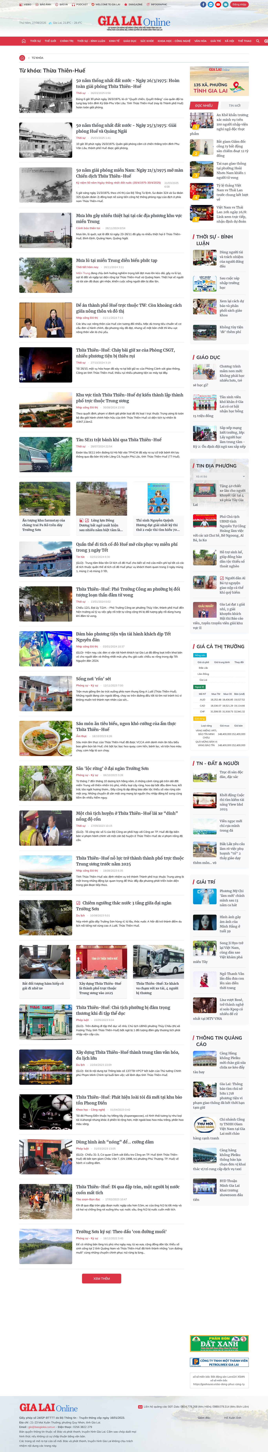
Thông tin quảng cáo (219, 1041)
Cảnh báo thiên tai (88, 228)
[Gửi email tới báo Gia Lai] (226, 4)
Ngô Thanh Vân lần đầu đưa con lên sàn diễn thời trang (232, 981)
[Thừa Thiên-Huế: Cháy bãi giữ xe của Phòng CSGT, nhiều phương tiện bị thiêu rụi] (45, 365)
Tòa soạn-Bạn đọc (88, 1199)
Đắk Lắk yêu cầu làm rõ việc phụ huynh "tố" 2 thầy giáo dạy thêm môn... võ (219, 853)
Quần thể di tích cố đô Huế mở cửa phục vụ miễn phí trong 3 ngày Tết (127, 547)
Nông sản (200, 655)
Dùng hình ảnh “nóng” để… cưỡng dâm (115, 1142)
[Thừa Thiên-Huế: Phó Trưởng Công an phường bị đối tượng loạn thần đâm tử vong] (45, 604)
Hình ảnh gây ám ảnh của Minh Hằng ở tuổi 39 (230, 924)
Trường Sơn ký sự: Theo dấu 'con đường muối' (121, 1231)
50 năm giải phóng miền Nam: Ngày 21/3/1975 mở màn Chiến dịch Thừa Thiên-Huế (129, 173)
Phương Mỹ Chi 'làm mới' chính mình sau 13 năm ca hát (232, 898)
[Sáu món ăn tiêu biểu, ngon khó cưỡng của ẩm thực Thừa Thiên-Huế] (45, 738)
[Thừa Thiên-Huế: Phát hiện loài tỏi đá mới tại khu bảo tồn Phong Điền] (45, 1112)
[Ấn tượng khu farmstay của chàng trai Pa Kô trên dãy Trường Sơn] (44, 499)
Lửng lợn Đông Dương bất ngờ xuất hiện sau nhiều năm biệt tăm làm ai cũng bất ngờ (101, 525)
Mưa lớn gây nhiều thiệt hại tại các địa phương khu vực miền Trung (129, 218)
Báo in (64, 4)
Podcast (82, 4)
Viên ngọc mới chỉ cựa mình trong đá (231, 825)
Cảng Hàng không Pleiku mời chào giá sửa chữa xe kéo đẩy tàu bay (219, 1062)
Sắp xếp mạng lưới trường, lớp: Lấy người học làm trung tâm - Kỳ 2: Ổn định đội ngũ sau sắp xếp (219, 437)
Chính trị (66, 40)
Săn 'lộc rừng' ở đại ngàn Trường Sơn (112, 768)
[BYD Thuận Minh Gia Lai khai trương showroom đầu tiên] (205, 1186)
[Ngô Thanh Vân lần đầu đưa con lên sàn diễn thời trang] (205, 979)
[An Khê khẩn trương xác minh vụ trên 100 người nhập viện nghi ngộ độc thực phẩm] (201, 120)
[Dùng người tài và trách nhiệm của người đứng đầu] (205, 257)
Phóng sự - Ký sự (87, 685)
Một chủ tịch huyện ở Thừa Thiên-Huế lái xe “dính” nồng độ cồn (127, 816)
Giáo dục (130, 40)
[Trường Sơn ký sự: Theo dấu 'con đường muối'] (45, 1246)
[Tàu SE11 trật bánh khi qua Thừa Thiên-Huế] (45, 454)
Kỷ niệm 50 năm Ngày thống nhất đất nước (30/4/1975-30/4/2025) (118, 182)
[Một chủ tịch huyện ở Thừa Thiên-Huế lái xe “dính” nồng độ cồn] (45, 828)
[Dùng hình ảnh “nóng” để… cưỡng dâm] (45, 1156)
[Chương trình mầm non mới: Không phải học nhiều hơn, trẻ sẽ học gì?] (205, 372)
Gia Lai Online (48, 1407)
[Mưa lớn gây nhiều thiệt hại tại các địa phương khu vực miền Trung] (45, 230)
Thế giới (50, 40)
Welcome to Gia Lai (108, 4)
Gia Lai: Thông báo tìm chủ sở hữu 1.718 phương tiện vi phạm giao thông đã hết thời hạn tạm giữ (219, 1095)
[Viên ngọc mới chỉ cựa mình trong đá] (205, 826)
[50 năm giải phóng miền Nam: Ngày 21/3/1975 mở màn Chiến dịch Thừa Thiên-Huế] (45, 185)
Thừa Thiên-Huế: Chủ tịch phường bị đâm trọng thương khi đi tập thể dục (123, 1010)
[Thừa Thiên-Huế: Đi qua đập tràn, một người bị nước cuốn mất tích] (45, 1201)
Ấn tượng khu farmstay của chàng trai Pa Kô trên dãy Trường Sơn (43, 525)
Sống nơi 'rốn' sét (93, 678)
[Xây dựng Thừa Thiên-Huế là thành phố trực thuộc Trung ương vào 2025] (101, 962)
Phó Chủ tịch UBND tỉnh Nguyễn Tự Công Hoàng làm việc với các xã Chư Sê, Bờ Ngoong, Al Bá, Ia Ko (219, 528)
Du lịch (81, 915)
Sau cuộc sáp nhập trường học (229, 283)
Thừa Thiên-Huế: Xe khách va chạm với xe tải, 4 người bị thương (157, 988)
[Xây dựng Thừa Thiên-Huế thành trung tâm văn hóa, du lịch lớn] (45, 1067)
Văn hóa (200, 40)
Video (27, 4)
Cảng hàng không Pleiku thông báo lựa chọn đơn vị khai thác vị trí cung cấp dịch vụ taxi (219, 1159)
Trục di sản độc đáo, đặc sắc (231, 774)
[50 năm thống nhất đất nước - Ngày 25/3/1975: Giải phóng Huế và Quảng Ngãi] (45, 140)
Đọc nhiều (204, 105)
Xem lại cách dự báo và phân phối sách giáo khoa (232, 308)
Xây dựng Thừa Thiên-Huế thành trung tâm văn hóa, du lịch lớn (127, 1055)
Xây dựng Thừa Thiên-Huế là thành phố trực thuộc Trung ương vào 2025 (100, 988)
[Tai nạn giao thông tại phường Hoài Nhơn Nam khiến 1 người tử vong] (201, 169)
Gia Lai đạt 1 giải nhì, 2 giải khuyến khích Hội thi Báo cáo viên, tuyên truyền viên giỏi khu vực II (219, 616)
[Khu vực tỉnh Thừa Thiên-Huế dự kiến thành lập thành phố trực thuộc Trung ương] (45, 409)
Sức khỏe (147, 40)
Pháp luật (82, 1020)
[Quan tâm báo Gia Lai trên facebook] (203, 4)
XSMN (241, 1376)
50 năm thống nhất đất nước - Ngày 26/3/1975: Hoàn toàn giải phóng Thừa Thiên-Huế (128, 83)
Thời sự (35, 40)
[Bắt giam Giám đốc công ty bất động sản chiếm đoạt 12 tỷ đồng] (201, 147)
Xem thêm (102, 1279)
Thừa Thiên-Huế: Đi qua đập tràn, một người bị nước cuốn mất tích (128, 1189)
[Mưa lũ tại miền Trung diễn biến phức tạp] (45, 275)
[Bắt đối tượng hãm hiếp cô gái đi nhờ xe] (44, 962)
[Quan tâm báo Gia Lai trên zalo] (211, 4)
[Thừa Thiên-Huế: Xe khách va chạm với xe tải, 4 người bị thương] (158, 962)
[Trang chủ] (23, 41)
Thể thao (244, 40)
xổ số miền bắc (201, 1376)
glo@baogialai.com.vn (41, 1427)
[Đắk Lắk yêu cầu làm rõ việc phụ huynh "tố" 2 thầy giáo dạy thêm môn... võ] (205, 849)
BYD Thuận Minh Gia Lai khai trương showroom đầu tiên (218, 1190)
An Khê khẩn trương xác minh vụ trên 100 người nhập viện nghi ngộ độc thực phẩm (219, 124)
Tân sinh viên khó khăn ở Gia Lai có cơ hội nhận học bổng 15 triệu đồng (218, 406)
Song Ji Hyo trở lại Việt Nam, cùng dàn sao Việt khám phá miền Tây (218, 952)
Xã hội (229, 40)
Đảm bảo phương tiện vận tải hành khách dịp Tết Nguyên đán (123, 637)
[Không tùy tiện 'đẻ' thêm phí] (205, 332)
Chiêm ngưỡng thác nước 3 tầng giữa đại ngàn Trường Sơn (123, 906)
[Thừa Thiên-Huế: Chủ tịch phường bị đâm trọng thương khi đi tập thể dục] (45, 1022)
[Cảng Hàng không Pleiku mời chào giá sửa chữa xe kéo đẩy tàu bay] (205, 1059)
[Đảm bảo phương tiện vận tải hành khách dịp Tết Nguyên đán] (45, 648)
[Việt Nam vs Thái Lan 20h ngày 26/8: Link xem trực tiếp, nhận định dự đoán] (201, 213)
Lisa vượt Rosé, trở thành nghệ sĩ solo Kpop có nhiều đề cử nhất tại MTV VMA (218, 1009)
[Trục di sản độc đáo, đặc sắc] (205, 777)
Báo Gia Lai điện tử (134, 23)
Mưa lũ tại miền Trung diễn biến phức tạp (116, 260)
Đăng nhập (239, 4)
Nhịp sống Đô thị (87, 317)
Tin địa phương (216, 466)
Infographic (159, 4)
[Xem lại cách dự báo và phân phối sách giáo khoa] (205, 306)
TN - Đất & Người (217, 763)
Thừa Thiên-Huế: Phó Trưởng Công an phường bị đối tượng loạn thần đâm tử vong (128, 592)
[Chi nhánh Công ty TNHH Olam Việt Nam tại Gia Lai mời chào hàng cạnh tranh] (205, 1125)
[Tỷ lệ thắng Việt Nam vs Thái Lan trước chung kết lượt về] (201, 191)
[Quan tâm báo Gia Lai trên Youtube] (218, 4)
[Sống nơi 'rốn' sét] (45, 693)
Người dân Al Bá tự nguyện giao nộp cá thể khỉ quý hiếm (232, 585)
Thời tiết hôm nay (87, 267)
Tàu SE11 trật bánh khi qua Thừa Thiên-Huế (118, 439)
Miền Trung (83, 273)
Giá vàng (199, 718)
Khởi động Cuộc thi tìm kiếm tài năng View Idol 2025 (232, 802)
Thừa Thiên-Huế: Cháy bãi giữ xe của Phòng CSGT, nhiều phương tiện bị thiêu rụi (125, 353)
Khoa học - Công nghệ (174, 40)
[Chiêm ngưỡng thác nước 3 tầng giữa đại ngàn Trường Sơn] (45, 917)
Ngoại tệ (199, 686)
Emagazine (135, 4)
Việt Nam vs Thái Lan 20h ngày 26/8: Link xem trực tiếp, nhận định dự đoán (232, 214)
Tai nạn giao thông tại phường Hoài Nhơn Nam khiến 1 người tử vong (231, 171)
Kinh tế (114, 40)
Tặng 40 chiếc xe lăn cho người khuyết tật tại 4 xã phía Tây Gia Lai (219, 495)
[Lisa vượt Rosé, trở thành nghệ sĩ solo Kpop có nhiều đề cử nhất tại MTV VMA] (205, 1005)
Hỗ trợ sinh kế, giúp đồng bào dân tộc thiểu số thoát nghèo (232, 559)
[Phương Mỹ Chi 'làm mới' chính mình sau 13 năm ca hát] (205, 896)
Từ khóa (37, 57)
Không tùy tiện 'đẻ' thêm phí (231, 329)
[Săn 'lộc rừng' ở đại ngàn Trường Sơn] (45, 783)
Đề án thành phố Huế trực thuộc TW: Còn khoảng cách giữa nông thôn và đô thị (129, 308)
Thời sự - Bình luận (91, 40)
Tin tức (81, 557)
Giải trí (216, 40)
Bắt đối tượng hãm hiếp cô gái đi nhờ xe (43, 986)
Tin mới (235, 105)
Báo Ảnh (45, 4)
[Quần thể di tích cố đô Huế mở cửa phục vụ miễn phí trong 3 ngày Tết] (45, 559)
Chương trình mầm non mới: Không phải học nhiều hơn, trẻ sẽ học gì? (218, 375)
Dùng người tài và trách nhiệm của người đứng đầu (232, 259)
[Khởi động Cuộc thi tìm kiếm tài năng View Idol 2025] (205, 800)
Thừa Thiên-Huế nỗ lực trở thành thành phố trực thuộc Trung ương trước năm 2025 (130, 861)
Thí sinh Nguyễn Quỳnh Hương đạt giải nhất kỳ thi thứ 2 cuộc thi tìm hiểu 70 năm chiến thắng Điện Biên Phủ (157, 525)
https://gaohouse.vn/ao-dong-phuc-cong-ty (219, 1384)
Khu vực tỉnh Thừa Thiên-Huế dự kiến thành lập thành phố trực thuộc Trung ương (129, 398)
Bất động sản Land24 (224, 1376)
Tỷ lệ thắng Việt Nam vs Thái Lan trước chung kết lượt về (232, 192)
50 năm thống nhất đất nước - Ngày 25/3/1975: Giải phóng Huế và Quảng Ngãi (126, 128)
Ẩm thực (82, 736)
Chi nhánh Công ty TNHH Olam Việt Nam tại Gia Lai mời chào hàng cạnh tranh (219, 1128)
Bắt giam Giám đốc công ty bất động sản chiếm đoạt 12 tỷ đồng (232, 149)
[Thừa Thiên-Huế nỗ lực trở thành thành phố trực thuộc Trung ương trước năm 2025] (45, 873)
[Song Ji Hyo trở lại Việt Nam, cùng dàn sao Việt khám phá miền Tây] (205, 948)
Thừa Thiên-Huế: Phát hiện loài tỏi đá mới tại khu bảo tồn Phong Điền (129, 1100)
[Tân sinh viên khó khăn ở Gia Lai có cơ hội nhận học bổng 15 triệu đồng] (205, 402)
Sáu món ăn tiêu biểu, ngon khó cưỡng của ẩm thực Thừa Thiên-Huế (126, 726)
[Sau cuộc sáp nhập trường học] (205, 283)
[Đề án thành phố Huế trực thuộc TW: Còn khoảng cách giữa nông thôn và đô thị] (45, 320)
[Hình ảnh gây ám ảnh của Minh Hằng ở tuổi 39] (205, 922)
